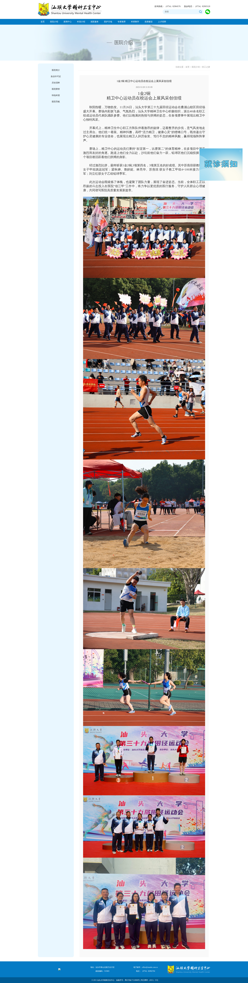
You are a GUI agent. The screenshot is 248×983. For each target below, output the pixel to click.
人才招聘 (162, 22)
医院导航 (56, 102)
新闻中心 (68, 22)
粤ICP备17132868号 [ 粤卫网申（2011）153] (141, 980)
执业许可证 (56, 76)
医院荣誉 (56, 89)
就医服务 (95, 22)
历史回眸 (56, 83)
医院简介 (56, 70)
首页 (43, 22)
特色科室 (56, 95)
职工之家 (206, 67)
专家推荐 (122, 22)
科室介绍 (81, 22)
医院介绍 (54, 22)
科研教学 (135, 22)
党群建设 (149, 22)
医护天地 (108, 22)
